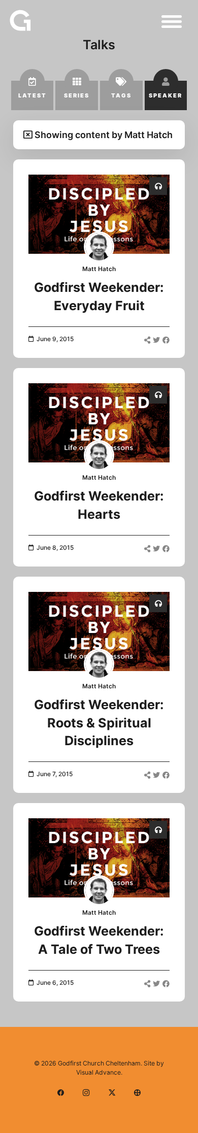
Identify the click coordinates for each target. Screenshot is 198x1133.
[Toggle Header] (171, 21)
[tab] (32, 95)
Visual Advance (98, 1072)
